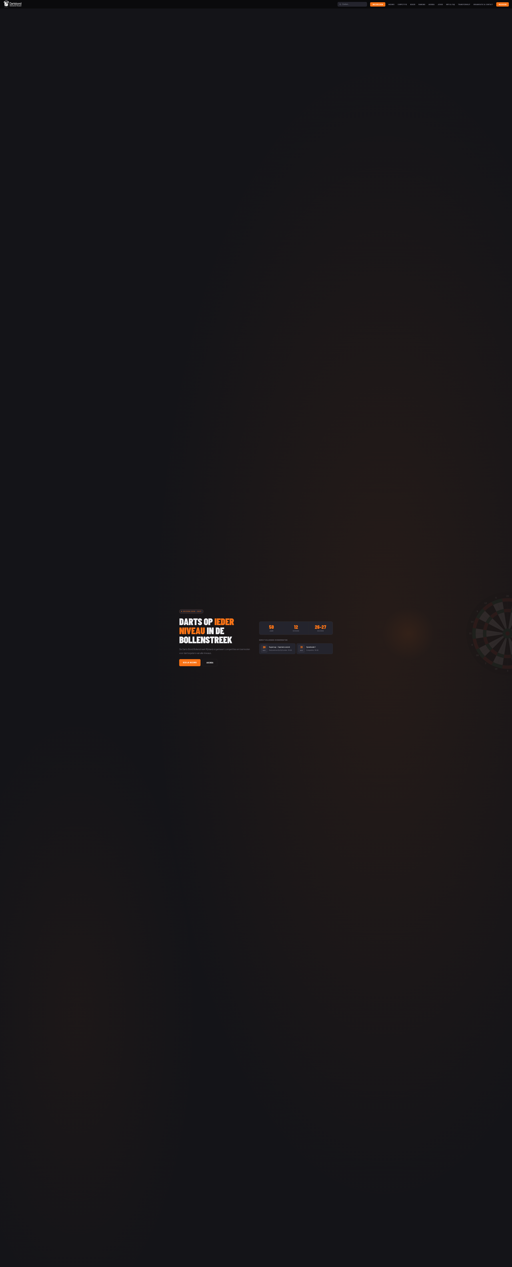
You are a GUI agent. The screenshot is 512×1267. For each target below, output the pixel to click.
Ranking (422, 4)
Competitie (402, 4)
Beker (412, 4)
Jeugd (440, 4)
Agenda (432, 4)
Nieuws (392, 4)
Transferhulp (464, 4)
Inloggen (502, 4)
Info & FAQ (450, 4)
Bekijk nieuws (190, 662)
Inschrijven (378, 4)
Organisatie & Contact (483, 4)
